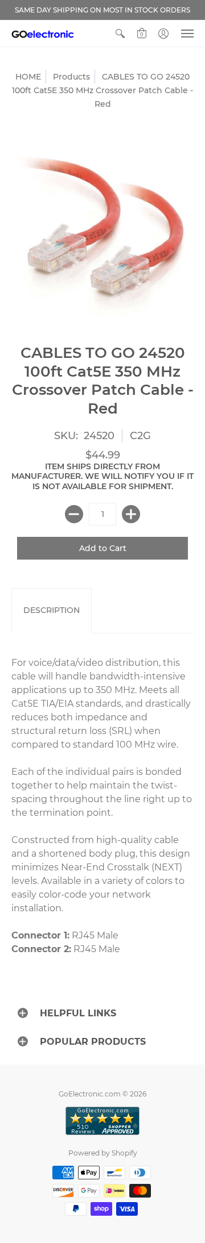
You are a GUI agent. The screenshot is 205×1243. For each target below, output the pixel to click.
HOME (28, 77)
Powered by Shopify (102, 1153)
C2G (140, 435)
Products (71, 77)
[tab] (51, 610)
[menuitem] (120, 33)
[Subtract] (74, 514)
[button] (120, 33)
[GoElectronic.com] (42, 33)
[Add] (131, 514)
